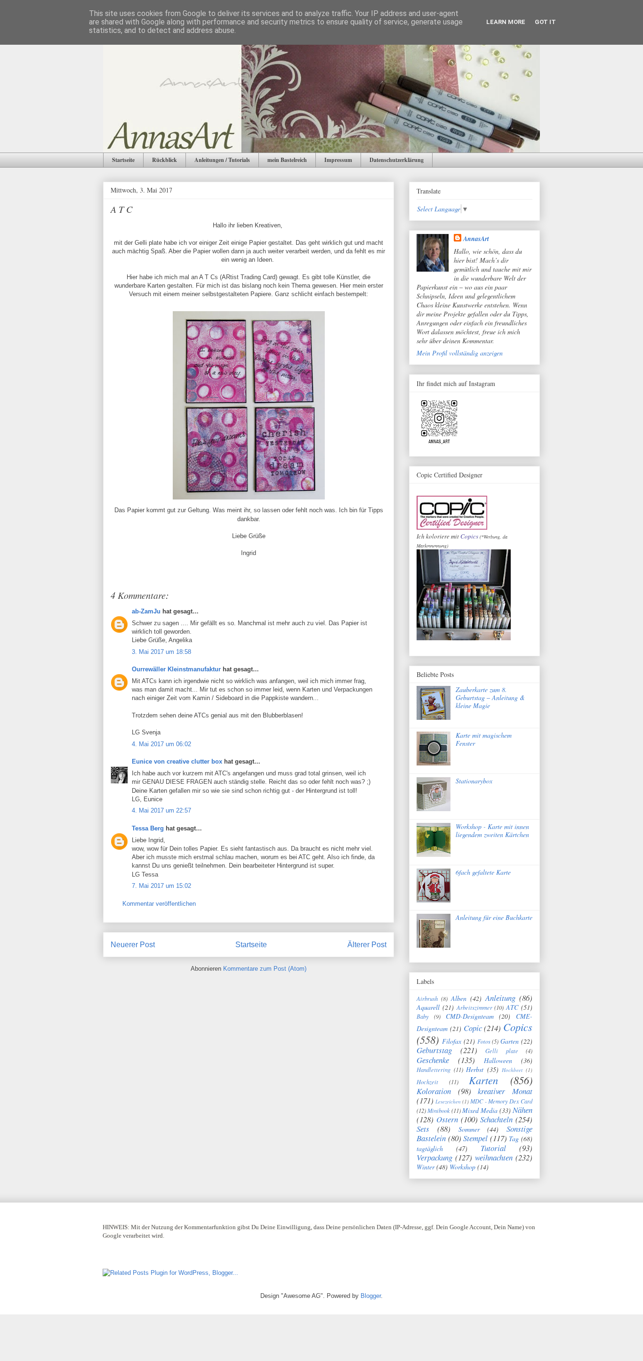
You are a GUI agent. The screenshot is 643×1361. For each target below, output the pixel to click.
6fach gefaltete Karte (483, 872)
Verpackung (434, 1157)
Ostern (447, 1119)
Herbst (474, 1069)
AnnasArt (476, 238)
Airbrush (427, 998)
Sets (423, 1128)
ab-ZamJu (146, 611)
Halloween (498, 1060)
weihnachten (494, 1157)
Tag (514, 1138)
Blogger (371, 1295)
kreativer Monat (505, 1091)
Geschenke (433, 1060)
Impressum (338, 160)
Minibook (438, 1110)
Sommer (469, 1129)
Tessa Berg (148, 828)
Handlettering (433, 1069)
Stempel (475, 1138)
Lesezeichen (448, 1101)
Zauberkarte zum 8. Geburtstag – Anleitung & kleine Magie (490, 697)
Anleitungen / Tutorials (222, 160)
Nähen (522, 1109)
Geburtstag (434, 1050)
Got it (545, 21)
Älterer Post (366, 945)
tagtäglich (430, 1148)
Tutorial (493, 1148)
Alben (458, 998)
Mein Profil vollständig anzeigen (460, 352)
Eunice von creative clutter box (177, 761)
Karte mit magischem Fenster (484, 739)
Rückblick (164, 160)
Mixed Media (480, 1110)
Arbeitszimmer (474, 1007)
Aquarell (428, 1007)
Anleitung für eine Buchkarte (494, 917)
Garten (509, 1041)
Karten (483, 1080)
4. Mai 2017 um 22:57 (161, 810)
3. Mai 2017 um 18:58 (161, 651)
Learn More (505, 21)
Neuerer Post (133, 945)
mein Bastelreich (287, 160)
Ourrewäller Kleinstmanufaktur (176, 669)
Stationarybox (474, 780)
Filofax (451, 1041)
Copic (473, 1028)
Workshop (462, 1166)
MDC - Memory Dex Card (501, 1101)
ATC (512, 1007)
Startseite (123, 160)
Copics (469, 536)
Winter (425, 1166)
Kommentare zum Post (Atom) (264, 968)
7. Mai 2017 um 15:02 (161, 885)
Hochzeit (427, 1082)
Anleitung (500, 997)
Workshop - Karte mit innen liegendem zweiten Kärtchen (492, 830)
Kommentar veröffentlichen (159, 903)
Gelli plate (501, 1051)
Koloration (434, 1091)
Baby (423, 1016)
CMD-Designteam (470, 1016)
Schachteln (496, 1119)
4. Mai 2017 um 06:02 (161, 744)
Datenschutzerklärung (397, 160)
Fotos (483, 1041)
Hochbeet (512, 1069)
